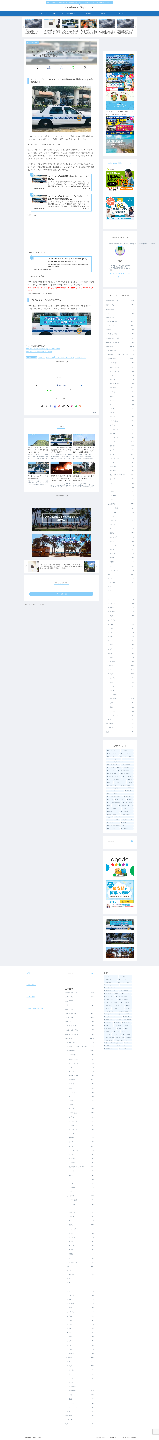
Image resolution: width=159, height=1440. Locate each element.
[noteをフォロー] (67, 406)
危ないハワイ (50, 357)
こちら (79, 288)
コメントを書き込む (61, 594)
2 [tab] (79, 38)
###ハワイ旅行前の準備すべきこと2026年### (43, 349)
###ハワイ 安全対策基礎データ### (39, 352)
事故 (63, 357)
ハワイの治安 (70, 357)
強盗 (58, 357)
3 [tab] (82, 38)
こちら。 (80, 309)
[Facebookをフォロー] (51, 406)
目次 (28, 973)
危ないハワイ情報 (32, 357)
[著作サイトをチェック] (42, 406)
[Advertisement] (61, 367)
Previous (23, 27)
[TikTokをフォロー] (63, 406)
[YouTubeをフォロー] (59, 406)
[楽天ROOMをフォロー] (72, 406)
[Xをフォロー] (46, 406)
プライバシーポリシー (34, 1008)
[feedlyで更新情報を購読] (76, 406)
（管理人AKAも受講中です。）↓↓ (118, 163)
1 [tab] (77, 38)
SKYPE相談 (30, 997)
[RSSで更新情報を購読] (80, 406)
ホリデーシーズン (81, 357)
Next (136, 27)
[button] (85, 68)
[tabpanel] (33, 26)
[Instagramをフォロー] (55, 406)
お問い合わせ (31, 985)
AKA (120, 261)
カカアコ (42, 357)
